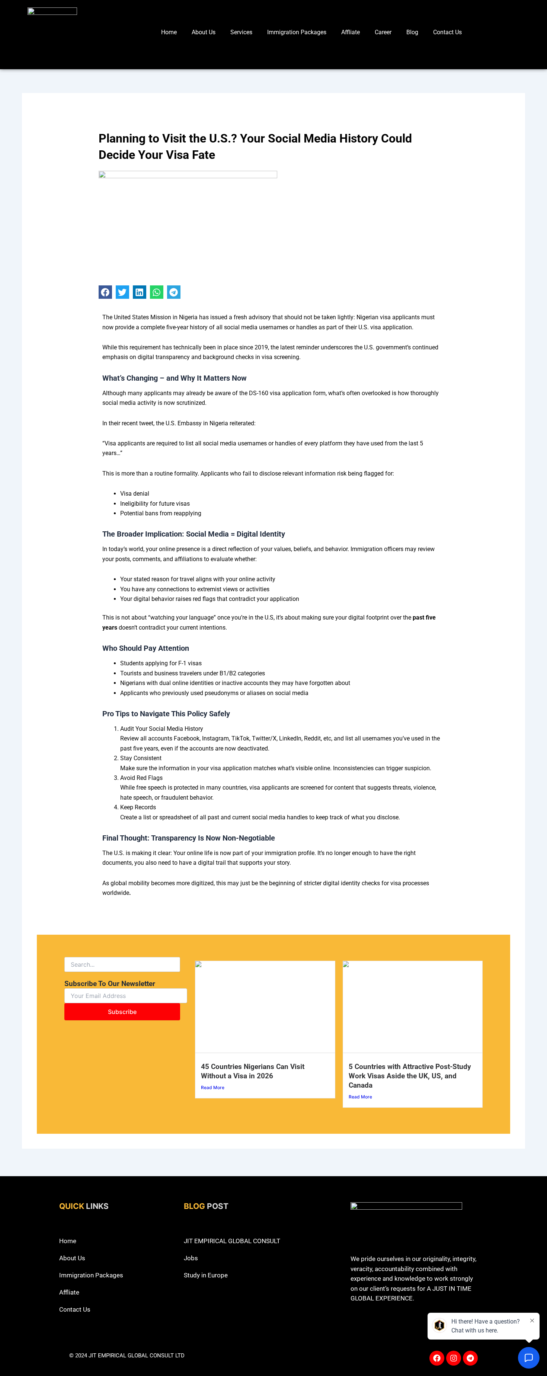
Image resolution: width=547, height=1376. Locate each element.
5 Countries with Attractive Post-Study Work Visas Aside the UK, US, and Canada (410, 1075)
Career (383, 32)
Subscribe (122, 1011)
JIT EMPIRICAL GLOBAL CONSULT (232, 1241)
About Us (203, 32)
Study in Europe (206, 1275)
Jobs (191, 1258)
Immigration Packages (296, 32)
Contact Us (447, 32)
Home (169, 32)
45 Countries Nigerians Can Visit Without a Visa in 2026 (252, 1071)
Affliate (350, 32)
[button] (105, 292)
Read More (212, 1087)
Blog (412, 32)
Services (241, 32)
